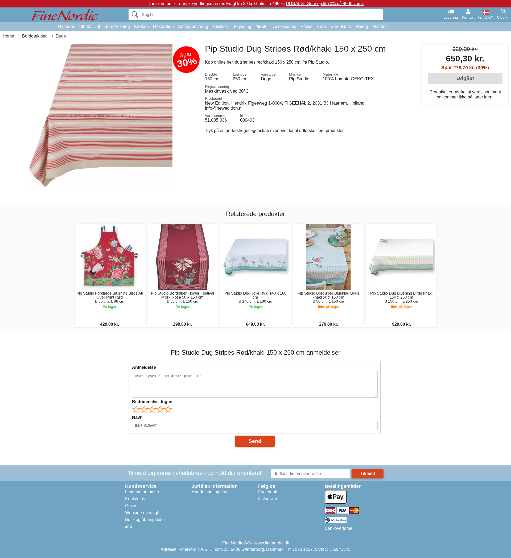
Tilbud (84, 26)
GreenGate (340, 26)
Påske (306, 26)
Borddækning (117, 26)
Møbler (262, 26)
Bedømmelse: (152, 401)
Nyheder (66, 26)
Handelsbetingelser (210, 492)
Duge (266, 78)
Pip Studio (299, 78)
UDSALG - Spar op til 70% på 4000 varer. (325, 3)
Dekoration (163, 26)
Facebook (267, 492)
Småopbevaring (193, 26)
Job (128, 526)
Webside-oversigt (141, 512)
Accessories (284, 26)
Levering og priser (142, 492)
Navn (137, 417)
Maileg (361, 26)
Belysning (241, 26)
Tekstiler (220, 26)
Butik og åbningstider (145, 519)
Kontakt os (135, 499)
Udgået (465, 78)
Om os (131, 505)
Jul (97, 26)
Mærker (379, 26)
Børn (321, 26)
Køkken (141, 26)
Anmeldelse (144, 367)
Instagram (267, 499)
